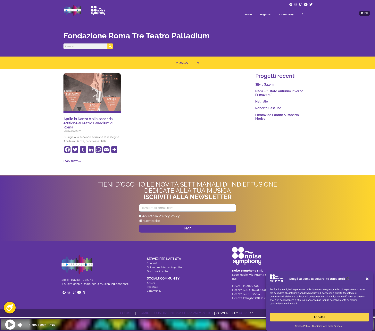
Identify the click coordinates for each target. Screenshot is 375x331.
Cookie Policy (302, 326)
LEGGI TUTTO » (72, 161)
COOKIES (127, 313)
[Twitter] (310, 4)
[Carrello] (303, 15)
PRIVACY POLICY (200, 313)
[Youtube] (305, 4)
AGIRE (244, 313)
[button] (367, 279)
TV (197, 63)
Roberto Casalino (268, 108)
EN (366, 13)
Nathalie (261, 101)
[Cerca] (110, 46)
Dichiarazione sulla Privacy (327, 326)
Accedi (248, 14)
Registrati (265, 14)
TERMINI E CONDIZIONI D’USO (161, 313)
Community (286, 14)
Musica (182, 63)
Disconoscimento (157, 271)
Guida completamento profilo (164, 267)
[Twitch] (301, 4)
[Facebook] (290, 4)
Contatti (152, 263)
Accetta (319, 317)
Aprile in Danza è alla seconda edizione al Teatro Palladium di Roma (88, 123)
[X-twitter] (84, 292)
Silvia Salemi (264, 84)
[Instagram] (295, 4)
